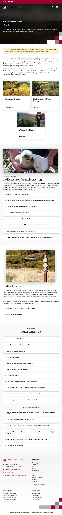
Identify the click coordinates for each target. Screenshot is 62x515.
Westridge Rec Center (9, 499)
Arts (33, 466)
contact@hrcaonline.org (12, 469)
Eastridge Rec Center (9, 497)
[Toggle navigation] (57, 7)
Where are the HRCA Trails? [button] (15, 339)
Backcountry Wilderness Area (11, 501)
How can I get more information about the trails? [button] (22, 400)
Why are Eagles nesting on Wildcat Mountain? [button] (21, 231)
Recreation (7, 490)
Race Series (35, 470)
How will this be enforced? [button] (15, 445)
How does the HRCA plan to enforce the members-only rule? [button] (26, 388)
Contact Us (56, 2)
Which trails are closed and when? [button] (18, 194)
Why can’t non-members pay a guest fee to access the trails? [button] (27, 439)
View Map (8, 107)
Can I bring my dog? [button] (13, 357)
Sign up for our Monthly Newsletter (15, 475)
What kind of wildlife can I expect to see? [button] (20, 363)
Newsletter (35, 495)
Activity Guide (36, 494)
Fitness (34, 475)
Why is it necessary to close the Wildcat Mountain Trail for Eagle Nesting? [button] (30, 200)
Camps (34, 465)
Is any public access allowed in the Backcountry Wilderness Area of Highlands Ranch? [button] (32, 432)
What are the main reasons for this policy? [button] (20, 420)
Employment (36, 499)
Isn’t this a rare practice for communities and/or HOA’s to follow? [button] (28, 426)
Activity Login (47, 2)
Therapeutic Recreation (39, 485)
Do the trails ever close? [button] (14, 375)
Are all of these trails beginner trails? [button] (18, 345)
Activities (36, 460)
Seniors (34, 483)
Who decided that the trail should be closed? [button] (21, 206)
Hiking (33, 474)
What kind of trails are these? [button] (16, 351)
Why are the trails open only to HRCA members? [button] (22, 381)
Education (35, 472)
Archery (34, 479)
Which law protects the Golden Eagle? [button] (19, 219)
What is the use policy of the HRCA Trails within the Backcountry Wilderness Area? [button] (31, 412)
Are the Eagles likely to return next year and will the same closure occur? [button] (30, 237)
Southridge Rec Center (10, 495)
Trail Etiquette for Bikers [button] (14, 314)
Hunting (34, 481)
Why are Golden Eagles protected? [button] (18, 213)
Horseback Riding (37, 477)
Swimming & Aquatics (38, 463)
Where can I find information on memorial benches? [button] (23, 394)
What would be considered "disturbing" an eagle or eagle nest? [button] (27, 225)
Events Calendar (37, 497)
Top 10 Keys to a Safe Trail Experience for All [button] (21, 308)
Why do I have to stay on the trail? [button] (18, 369)
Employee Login (48, 512)
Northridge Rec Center (9, 494)
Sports (34, 468)
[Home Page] (13, 460)
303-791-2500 (9, 472)
